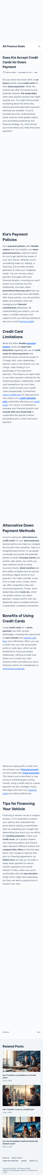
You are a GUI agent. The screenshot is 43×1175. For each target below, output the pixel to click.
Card (36, 72)
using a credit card (12, 394)
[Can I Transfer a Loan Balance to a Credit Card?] (21, 1061)
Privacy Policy (17, 1158)
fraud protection (31, 773)
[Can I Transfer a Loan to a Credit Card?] (21, 1095)
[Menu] (39, 46)
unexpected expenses (14, 668)
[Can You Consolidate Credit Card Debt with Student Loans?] (21, 1127)
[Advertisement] (21, 21)
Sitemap (24, 1161)
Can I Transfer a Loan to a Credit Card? (18, 1109)
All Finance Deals (14, 46)
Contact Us (33, 1161)
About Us (6, 1158)
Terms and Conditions (10, 1161)
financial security (30, 769)
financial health (26, 321)
